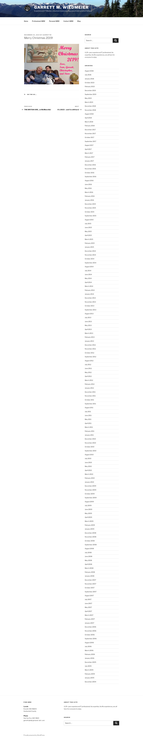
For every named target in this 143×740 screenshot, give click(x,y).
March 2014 (89, 286)
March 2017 (89, 153)
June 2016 (88, 184)
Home (26, 21)
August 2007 (89, 595)
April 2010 (88, 470)
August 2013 (89, 313)
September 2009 (91, 497)
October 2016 (89, 173)
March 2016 (89, 192)
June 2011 (88, 415)
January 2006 (89, 658)
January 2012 (89, 388)
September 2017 (90, 141)
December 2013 (90, 298)
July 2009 (88, 505)
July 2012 (88, 364)
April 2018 (88, 118)
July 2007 (88, 599)
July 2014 (88, 270)
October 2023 (89, 82)
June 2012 (88, 368)
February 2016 (90, 196)
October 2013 (89, 306)
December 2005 (90, 662)
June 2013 (88, 321)
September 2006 (91, 638)
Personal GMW (54, 21)
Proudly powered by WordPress (34, 735)
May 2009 (88, 513)
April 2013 (88, 329)
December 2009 (90, 486)
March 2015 (89, 239)
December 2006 (90, 627)
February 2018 (90, 126)
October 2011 (89, 400)
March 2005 (89, 670)
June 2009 (88, 509)
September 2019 (90, 94)
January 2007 (89, 623)
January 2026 (89, 79)
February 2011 (89, 431)
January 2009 (89, 529)
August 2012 (89, 361)
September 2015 (90, 216)
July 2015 (88, 223)
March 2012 (89, 380)
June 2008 (88, 556)
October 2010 (89, 447)
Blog (79, 21)
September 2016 (90, 176)
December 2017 (90, 129)
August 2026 (89, 71)
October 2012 (89, 353)
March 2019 (89, 102)
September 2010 (90, 451)
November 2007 (90, 584)
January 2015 (89, 247)
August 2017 (89, 145)
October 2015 (89, 212)
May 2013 (88, 325)
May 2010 (88, 466)
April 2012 (88, 376)
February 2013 (90, 337)
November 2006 (90, 631)
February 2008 (90, 572)
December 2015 (90, 204)
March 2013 (89, 333)
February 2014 (90, 290)
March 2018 (89, 122)
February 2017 (89, 157)
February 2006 (90, 654)
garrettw (47, 35)
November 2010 (90, 443)
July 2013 (88, 317)
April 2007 (88, 611)
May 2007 (88, 607)
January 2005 (89, 678)
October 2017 (89, 137)
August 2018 (89, 114)
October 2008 (90, 541)
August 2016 (89, 180)
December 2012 (90, 345)
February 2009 (90, 525)
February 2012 (89, 384)
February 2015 (90, 243)
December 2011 (90, 392)
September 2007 (90, 592)
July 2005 (88, 666)
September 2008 (91, 545)
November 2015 (90, 208)
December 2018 (90, 106)
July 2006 (88, 646)
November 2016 (90, 169)
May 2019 (88, 98)
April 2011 (88, 423)
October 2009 (90, 494)
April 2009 (88, 517)
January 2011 (89, 435)
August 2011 (89, 407)
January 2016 (89, 200)
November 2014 (90, 255)
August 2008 (89, 548)
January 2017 (89, 161)
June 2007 (88, 603)
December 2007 (90, 580)
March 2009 (89, 521)
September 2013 (90, 310)
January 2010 (89, 482)
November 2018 (90, 110)
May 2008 (88, 560)
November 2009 (90, 490)
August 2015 (89, 220)
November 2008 (90, 537)
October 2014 (89, 259)
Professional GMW (38, 21)
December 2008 (90, 533)
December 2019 (90, 90)
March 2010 (89, 474)
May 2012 (88, 372)
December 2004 (90, 682)
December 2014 (90, 251)
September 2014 (90, 263)
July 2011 (88, 411)
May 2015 (88, 231)
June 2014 (88, 274)
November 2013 (90, 302)
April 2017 (88, 149)
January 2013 (89, 341)
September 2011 (90, 404)
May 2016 (88, 188)
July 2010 (88, 458)
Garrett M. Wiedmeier (61, 7)
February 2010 (90, 478)
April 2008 (88, 564)
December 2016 (90, 165)
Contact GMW (68, 21)
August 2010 (89, 454)
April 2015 (88, 235)
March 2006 (89, 650)
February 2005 (90, 674)
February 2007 (90, 619)
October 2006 (90, 635)
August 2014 (89, 266)
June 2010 (88, 462)
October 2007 (89, 588)
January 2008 (89, 576)
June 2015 (88, 227)
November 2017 (90, 133)
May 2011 (88, 419)
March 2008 (89, 568)
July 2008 (88, 552)
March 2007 (89, 615)
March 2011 (89, 427)
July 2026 (88, 75)
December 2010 (90, 439)
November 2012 (90, 349)
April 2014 (88, 282)
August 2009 (89, 501)
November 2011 (90, 396)
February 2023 (90, 86)
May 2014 (88, 278)
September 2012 (90, 357)
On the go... (32, 94)
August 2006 (89, 642)
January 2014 (89, 294)
